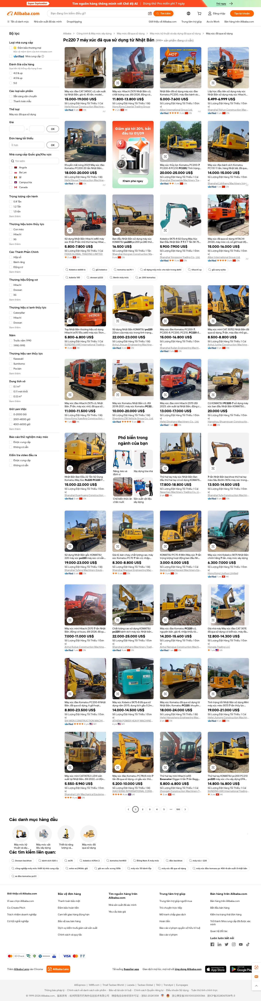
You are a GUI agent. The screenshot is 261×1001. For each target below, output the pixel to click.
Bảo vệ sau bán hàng (69, 921)
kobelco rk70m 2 (91, 860)
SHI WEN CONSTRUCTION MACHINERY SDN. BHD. (85, 720)
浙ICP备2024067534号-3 (221, 995)
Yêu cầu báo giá (117, 911)
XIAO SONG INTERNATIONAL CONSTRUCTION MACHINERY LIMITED (133, 791)
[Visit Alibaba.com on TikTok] (248, 944)
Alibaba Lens (21, 969)
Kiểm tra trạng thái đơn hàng (225, 914)
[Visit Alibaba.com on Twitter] (226, 944)
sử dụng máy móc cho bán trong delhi (162, 269)
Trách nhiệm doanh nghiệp (21, 914)
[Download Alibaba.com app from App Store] (215, 969)
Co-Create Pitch (16, 907)
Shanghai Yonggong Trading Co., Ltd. (180, 257)
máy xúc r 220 (200, 860)
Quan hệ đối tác (219, 931)
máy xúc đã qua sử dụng (174, 868)
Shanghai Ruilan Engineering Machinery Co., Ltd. (180, 347)
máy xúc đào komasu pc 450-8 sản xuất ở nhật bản (221, 868)
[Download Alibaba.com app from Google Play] (242, 969)
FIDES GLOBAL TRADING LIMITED (84, 254)
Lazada (130, 984)
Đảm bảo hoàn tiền (68, 907)
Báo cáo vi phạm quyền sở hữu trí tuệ (179, 927)
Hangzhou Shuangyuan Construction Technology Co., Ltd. (228, 421)
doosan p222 (96, 277)
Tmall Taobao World (113, 984)
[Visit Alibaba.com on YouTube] (241, 944)
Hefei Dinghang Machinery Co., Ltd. (179, 421)
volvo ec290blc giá (78, 868)
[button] (150, 13)
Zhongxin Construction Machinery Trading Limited (180, 791)
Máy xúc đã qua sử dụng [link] (219, 33)
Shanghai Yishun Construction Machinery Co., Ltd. (228, 109)
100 (178, 809)
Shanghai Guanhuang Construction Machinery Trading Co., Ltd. (85, 495)
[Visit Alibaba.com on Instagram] (234, 944)
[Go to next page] (185, 809)
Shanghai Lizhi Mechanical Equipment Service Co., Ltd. (85, 794)
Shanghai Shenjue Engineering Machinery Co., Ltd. (133, 570)
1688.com (94, 984)
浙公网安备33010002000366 (188, 995)
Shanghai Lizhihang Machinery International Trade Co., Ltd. (228, 183)
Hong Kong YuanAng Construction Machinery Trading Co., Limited (85, 418)
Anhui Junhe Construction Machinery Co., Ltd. (228, 344)
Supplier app (131, 969)
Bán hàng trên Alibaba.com (225, 901)
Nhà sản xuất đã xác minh (123, 904)
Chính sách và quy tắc (70, 934)
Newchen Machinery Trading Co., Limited (180, 492)
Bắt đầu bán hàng (219, 907)
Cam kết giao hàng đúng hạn (73, 914)
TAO (158, 984)
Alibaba (67, 33)
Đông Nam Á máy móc (148, 860)
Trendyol (168, 984)
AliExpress (80, 984)
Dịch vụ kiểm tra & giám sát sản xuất (77, 927)
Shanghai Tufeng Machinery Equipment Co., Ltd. (85, 570)
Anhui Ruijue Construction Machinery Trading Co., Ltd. (85, 646)
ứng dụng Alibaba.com (188, 969)
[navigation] (34, 422)
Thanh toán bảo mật (69, 901)
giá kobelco (101, 269)
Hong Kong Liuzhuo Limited (223, 573)
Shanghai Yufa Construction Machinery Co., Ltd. (228, 495)
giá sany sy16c (219, 269)
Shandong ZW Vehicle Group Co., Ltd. (132, 418)
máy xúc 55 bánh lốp (141, 868)
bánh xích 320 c (50, 860)
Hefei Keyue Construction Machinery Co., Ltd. (85, 106)
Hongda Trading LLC (219, 646)
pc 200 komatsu (147, 277)
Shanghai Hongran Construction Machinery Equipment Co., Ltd (133, 254)
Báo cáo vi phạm (168, 934)
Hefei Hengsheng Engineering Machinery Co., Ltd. (180, 717)
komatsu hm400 (118, 860)
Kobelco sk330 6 (77, 269)
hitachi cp (197, 269)
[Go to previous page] (128, 809)
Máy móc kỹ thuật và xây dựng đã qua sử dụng (175, 33)
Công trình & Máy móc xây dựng (94, 33)
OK (53, 128)
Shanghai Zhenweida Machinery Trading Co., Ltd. (180, 180)
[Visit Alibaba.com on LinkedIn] (219, 944)
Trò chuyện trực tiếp (170, 907)
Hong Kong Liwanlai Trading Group (131, 106)
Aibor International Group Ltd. (176, 109)
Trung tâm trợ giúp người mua (175, 901)
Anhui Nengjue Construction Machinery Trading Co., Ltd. (180, 646)
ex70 (70, 860)
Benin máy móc (121, 277)
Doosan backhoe (23, 860)
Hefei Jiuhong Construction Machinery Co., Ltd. (228, 717)
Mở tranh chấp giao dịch (172, 914)
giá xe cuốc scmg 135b (109, 868)
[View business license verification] (162, 995)
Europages (182, 984)
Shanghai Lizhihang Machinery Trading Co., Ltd (133, 646)
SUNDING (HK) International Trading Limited (85, 344)
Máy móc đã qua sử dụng (131, 33)
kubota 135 (74, 277)
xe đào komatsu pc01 (25, 876)
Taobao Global (145, 984)
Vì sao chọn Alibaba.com (20, 901)
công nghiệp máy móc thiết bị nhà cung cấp (37, 868)
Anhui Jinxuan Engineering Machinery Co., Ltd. (133, 344)
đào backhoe (175, 860)
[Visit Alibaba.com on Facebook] (212, 944)
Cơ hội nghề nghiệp (18, 921)
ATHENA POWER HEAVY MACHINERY (133, 720)
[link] (256, 967)
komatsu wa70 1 (125, 269)
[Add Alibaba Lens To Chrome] (58, 969)
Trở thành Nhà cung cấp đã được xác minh (230, 923)
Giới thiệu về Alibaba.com (22, 893)
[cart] (200, 14)
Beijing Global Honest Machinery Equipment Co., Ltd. (180, 570)
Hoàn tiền (164, 921)
